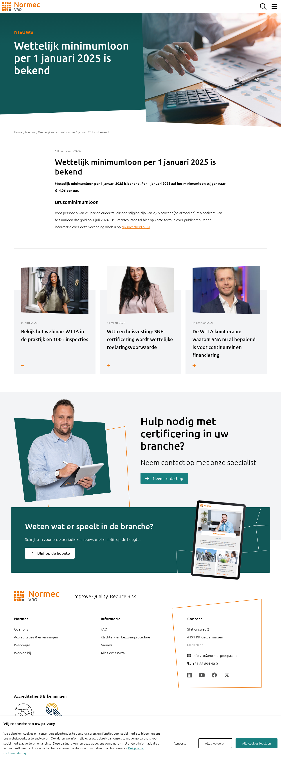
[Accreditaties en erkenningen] (24, 713)
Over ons (21, 629)
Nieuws (30, 132)
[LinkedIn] (189, 675)
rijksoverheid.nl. (134, 226)
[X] (226, 675)
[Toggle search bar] (263, 6)
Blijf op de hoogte (53, 553)
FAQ (104, 629)
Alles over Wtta (113, 652)
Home (18, 132)
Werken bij (22, 652)
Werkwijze (22, 644)
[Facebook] (214, 675)
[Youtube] (202, 675)
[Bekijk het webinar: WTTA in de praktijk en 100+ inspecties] (54, 365)
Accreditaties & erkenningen (36, 636)
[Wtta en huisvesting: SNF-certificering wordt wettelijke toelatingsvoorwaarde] (140, 365)
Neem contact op (168, 478)
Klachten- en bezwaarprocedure (125, 636)
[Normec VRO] (21, 6)
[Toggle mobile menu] (274, 6)
